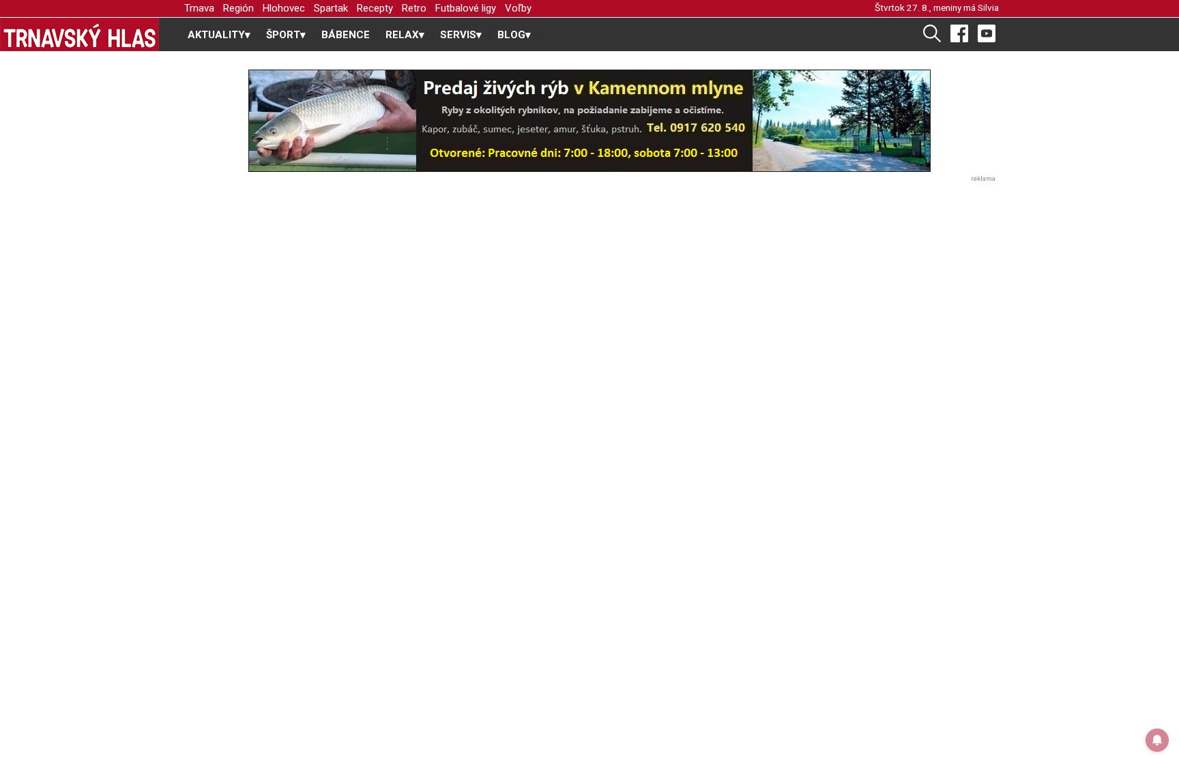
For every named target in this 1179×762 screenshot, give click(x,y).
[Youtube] (986, 33)
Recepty (375, 8)
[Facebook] (959, 33)
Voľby (518, 8)
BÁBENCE (345, 35)
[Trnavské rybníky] (589, 121)
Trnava (199, 8)
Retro (414, 8)
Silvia (988, 7)
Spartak (331, 8)
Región (238, 8)
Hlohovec (284, 8)
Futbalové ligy (465, 8)
